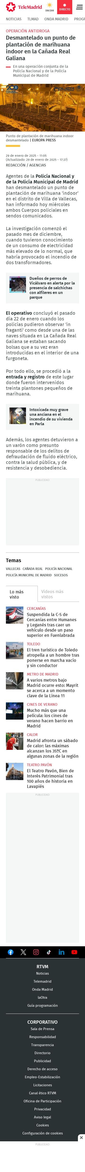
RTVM (42, 966)
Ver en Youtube (74, 952)
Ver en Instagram (36, 952)
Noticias (13, 19)
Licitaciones (42, 1085)
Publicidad (42, 1061)
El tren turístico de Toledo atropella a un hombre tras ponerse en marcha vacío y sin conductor (14, 650)
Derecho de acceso (42, 1069)
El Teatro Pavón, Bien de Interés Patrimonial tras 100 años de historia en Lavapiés (14, 771)
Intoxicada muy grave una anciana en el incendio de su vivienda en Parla (17, 416)
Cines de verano (42, 704)
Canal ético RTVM (42, 1093)
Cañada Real (33, 569)
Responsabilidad (42, 1037)
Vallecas (13, 569)
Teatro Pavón (39, 765)
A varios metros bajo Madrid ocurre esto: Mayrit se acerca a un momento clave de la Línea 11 (14, 681)
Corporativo (42, 1022)
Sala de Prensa (42, 1029)
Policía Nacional (58, 569)
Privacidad (42, 1109)
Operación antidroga (28, 31)
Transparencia (42, 1045)
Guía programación (42, 1005)
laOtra (42, 997)
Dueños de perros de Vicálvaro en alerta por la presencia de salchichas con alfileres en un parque (17, 284)
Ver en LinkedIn (61, 952)
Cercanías (36, 609)
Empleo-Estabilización (42, 1077)
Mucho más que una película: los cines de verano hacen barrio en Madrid (14, 711)
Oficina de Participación (42, 1101)
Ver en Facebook (10, 953)
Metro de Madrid (42, 674)
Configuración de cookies (42, 1133)
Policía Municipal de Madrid (29, 575)
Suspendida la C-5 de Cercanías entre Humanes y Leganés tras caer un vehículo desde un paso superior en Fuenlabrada (14, 615)
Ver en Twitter (23, 953)
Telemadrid (42, 981)
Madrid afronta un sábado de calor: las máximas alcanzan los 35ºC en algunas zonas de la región (14, 741)
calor (32, 735)
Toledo (33, 644)
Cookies (42, 1125)
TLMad (32, 19)
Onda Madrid (56, 19)
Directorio (42, 1053)
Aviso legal (42, 1117)
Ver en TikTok (49, 953)
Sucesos (61, 575)
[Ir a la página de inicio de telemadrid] (24, 7)
